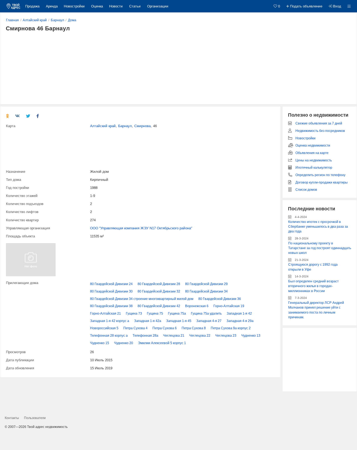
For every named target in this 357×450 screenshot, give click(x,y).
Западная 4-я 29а (239, 321)
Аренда (52, 6)
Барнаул (125, 126)
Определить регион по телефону (320, 175)
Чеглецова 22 (199, 335)
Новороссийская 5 (104, 328)
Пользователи (35, 418)
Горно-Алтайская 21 (105, 313)
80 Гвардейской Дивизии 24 (111, 284)
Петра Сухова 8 (194, 328)
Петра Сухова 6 (164, 328)
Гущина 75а (177, 313)
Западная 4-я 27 (208, 321)
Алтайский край (103, 126)
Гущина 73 (134, 313)
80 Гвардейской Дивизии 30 (111, 291)
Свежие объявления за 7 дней (318, 123)
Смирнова (142, 126)
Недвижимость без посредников (320, 131)
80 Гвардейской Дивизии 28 (159, 284)
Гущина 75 (155, 313)
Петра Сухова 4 (135, 328)
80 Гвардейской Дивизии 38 (111, 306)
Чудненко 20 (123, 343)
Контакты (12, 418)
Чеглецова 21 (173, 335)
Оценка (97, 6)
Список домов (306, 189)
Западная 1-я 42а (147, 321)
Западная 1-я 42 (239, 313)
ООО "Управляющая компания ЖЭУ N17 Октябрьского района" (141, 228)
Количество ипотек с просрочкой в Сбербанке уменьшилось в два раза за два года (318, 226)
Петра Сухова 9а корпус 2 (231, 328)
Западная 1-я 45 (178, 321)
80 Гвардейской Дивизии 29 (206, 284)
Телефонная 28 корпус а (109, 335)
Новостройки (74, 6)
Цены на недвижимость (313, 160)
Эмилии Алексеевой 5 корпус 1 (162, 343)
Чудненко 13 (250, 335)
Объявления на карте (311, 153)
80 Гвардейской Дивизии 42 (159, 306)
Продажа (32, 6)
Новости (116, 6)
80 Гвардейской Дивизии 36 (219, 299)
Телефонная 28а (145, 335)
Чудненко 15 (99, 343)
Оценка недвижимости (312, 145)
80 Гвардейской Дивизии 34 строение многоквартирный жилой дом (141, 299)
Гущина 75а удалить (206, 313)
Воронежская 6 (196, 306)
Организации (157, 6)
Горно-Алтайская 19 (228, 306)
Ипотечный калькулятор (313, 167)
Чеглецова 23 (225, 335)
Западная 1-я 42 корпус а (109, 321)
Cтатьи (135, 6)
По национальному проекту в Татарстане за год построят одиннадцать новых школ (319, 248)
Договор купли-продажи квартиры (321, 182)
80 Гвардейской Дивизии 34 (206, 291)
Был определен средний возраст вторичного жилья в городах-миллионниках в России (313, 286)
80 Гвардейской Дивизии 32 (159, 291)
